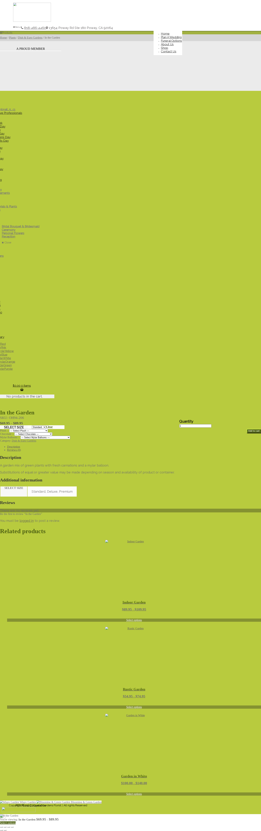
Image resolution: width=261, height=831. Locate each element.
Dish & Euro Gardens (30, 37)
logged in (27, 521)
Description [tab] (13, 446)
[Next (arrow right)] (5, 830)
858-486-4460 (35, 28)
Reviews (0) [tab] (14, 449)
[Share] (8, 827)
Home (3, 37)
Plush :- (4, 430)
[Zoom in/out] (1, 827)
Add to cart (254, 431)
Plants (12, 37)
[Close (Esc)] (12, 827)
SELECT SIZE (14, 427)
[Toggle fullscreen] (5, 827)
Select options (134, 620)
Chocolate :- (7, 433)
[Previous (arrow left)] (1, 830)
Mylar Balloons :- (10, 437)
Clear (49, 426)
